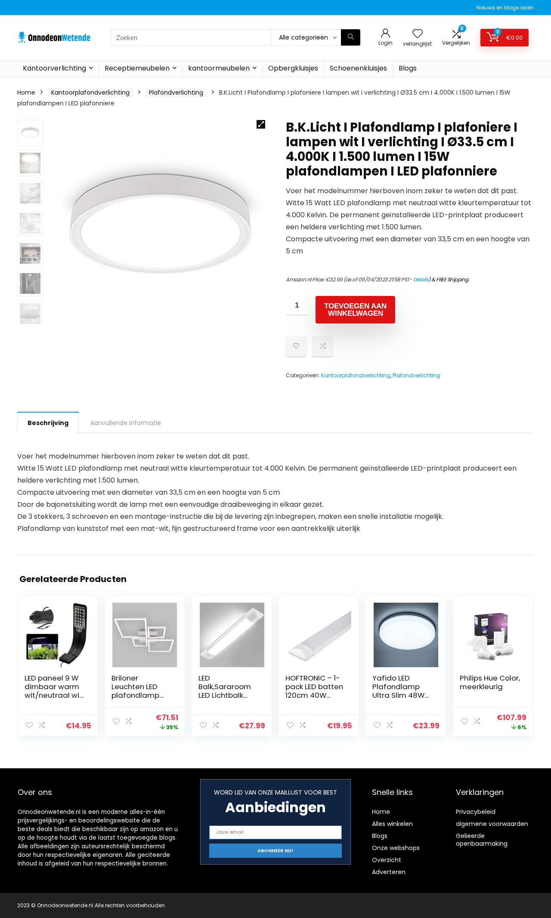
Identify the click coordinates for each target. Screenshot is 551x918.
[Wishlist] (417, 34)
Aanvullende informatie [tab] (125, 423)
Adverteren (389, 872)
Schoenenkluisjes (358, 68)
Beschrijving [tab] (48, 423)
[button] (261, 124)
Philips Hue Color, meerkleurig (490, 682)
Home (26, 92)
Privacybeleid (475, 811)
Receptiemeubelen (137, 68)
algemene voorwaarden (492, 823)
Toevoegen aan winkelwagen (355, 309)
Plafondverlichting (176, 92)
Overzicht (386, 860)
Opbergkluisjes (293, 68)
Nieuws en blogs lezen (505, 7)
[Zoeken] (350, 37)
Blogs (408, 68)
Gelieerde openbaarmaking (482, 840)
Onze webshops (396, 848)
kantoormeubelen (219, 68)
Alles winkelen (392, 823)
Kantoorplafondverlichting (90, 92)
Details (421, 279)
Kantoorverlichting (54, 68)
